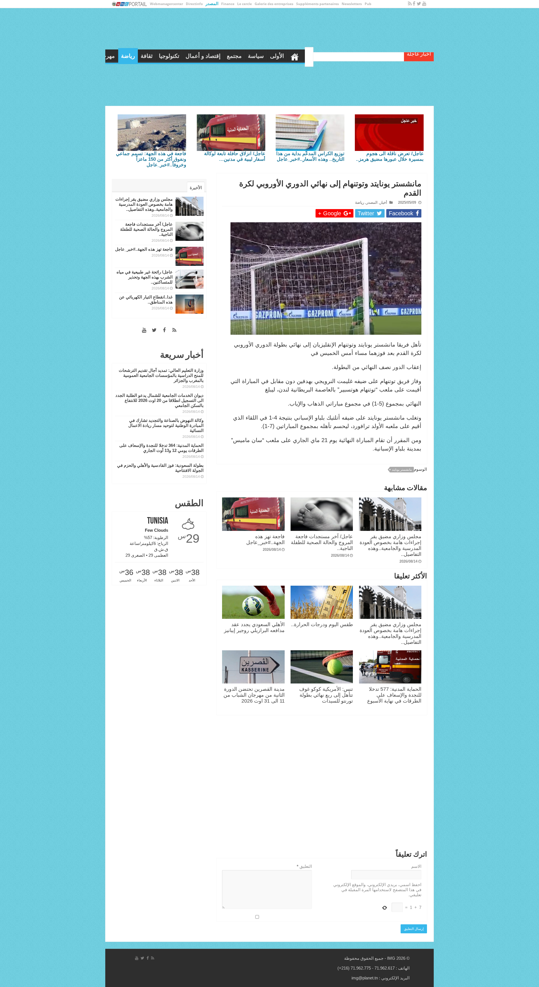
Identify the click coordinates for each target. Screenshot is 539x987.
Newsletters (352, 3)
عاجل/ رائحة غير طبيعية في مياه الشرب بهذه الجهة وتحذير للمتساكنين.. (145, 277)
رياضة (222, 56)
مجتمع (328, 56)
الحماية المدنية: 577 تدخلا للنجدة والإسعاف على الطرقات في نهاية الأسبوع (394, 695)
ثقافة (240, 56)
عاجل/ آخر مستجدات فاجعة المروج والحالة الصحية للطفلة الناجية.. (322, 542)
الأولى (371, 56)
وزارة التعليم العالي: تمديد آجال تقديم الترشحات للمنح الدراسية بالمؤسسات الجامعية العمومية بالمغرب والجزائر (161, 375)
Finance (227, 3)
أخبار (383, 202)
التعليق (304, 866)
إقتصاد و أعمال (296, 56)
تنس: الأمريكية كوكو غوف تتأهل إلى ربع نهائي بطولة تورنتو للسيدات (326, 695)
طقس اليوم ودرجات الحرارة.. (322, 624)
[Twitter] (419, 3)
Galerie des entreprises (274, 3)
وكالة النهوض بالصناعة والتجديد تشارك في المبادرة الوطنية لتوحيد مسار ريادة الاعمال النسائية (166, 425)
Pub (368, 3)
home (388, 55)
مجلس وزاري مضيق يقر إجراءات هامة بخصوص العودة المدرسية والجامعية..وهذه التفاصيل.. (390, 545)
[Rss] (410, 3)
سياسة (350, 56)
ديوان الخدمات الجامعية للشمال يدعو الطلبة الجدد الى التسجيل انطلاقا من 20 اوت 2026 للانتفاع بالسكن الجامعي (159, 400)
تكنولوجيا (263, 56)
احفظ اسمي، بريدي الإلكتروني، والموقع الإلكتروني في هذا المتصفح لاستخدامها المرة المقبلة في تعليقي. (377, 889)
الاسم (416, 866)
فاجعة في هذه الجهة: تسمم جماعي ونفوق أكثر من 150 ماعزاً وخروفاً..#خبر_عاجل (151, 159)
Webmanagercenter (166, 3)
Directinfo (194, 3)
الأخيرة (196, 187)
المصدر (211, 3)
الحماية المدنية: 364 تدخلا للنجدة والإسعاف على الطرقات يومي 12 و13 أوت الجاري (161, 448)
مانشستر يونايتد (402, 469)
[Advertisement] (321, 784)
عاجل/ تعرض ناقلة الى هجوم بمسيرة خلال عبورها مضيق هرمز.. (390, 156)
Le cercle (244, 3)
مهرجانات (197, 56)
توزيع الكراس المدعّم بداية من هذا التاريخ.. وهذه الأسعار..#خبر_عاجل (310, 156)
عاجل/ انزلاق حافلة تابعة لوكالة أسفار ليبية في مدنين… (234, 156)
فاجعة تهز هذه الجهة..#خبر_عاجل (265, 539)
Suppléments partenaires (317, 3)
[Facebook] (414, 3)
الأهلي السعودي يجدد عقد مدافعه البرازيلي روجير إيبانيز (254, 627)
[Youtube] (424, 3)
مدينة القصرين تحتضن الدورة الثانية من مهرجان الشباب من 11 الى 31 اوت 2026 (254, 695)
